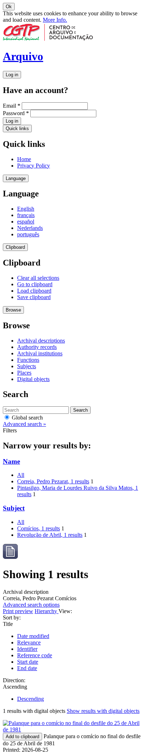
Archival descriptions (41, 341)
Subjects (26, 366)
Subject (14, 508)
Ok (9, 6)
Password (16, 113)
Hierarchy (47, 611)
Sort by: (12, 617)
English (25, 209)
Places (24, 373)
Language (16, 178)
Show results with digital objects (103, 711)
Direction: (14, 680)
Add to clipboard (22, 736)
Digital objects (33, 379)
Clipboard (15, 247)
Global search (26, 418)
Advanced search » (24, 424)
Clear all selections (38, 278)
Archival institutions (39, 353)
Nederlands (30, 228)
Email (11, 106)
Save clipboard (34, 297)
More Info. (55, 20)
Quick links (17, 128)
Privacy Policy (33, 166)
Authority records (37, 347)
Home (24, 159)
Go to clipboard (34, 284)
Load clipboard (34, 291)
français (26, 215)
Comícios (38, 528)
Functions (28, 360)
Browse (13, 310)
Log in (12, 74)
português (28, 234)
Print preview (18, 611)
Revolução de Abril (49, 535)
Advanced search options (31, 605)
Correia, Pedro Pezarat (53, 481)
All (20, 475)
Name (11, 461)
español (25, 221)
